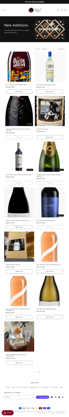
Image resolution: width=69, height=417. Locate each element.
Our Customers (23, 387)
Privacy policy (49, 411)
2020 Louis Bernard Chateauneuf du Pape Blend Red (18, 129)
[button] (3, 10)
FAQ (61, 387)
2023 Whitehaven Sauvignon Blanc (46, 309)
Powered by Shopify (31, 411)
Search (8, 387)
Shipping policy (61, 413)
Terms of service (51, 413)
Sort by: (38, 49)
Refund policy (41, 411)
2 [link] (39, 372)
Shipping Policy (34, 387)
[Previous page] (30, 372)
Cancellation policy (41, 413)
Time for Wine (22, 411)
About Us (15, 387)
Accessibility (55, 387)
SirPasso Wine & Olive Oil (13, 264)
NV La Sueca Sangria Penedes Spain (16, 84)
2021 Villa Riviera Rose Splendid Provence (49, 264)
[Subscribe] (32, 397)
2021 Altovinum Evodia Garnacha (46, 220)
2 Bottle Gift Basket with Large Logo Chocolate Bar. (16, 355)
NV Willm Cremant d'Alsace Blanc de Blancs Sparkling (49, 175)
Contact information (60, 411)
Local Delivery (45, 387)
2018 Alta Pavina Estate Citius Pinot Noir (17, 220)
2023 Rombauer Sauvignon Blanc (46, 84)
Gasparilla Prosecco (42, 129)
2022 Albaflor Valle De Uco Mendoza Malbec (18, 174)
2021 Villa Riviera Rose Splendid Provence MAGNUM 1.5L (18, 309)
